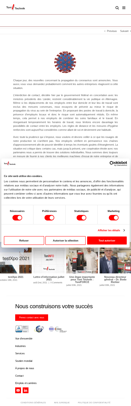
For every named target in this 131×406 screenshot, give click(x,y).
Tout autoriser (107, 240)
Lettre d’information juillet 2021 (48, 278)
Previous (112, 31)
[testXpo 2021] (16, 258)
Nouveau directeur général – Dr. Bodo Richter (115, 279)
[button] (2, 264)
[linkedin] (25, 390)
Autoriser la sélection (65, 240)
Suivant (124, 31)
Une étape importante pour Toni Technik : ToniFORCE (82, 279)
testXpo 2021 (15, 276)
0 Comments (56, 282)
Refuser (24, 240)
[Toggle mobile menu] (124, 8)
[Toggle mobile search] (117, 8)
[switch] (49, 217)
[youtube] (18, 390)
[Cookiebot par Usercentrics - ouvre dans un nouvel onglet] (112, 163)
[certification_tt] (41, 326)
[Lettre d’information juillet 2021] (49, 258)
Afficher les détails (109, 230)
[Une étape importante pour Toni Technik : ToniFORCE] (82, 258)
